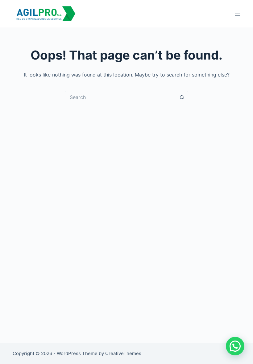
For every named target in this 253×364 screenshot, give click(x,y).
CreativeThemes (123, 353)
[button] (235, 346)
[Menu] (237, 14)
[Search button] (182, 97)
